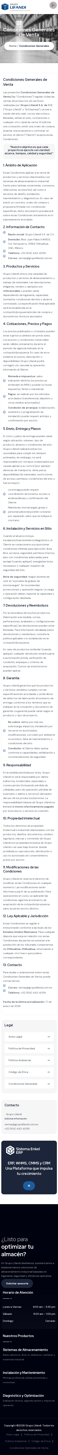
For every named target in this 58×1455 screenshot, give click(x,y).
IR (29, 1185)
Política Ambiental (20, 1060)
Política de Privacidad (22, 1048)
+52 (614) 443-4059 (33, 253)
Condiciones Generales (34, 46)
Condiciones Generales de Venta (29, 1448)
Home (13, 46)
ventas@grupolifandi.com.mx (35, 258)
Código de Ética (18, 1072)
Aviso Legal (15, 1036)
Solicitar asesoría (17, 1283)
